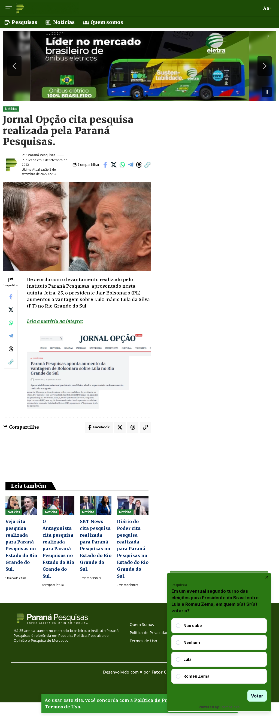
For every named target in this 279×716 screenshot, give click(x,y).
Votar (257, 696)
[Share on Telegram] (130, 164)
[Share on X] (113, 164)
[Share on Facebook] (105, 164)
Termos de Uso (62, 707)
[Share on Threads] (139, 164)
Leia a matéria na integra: (55, 321)
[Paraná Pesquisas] (47, 8)
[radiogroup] (219, 651)
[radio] (178, 625)
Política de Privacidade (163, 700)
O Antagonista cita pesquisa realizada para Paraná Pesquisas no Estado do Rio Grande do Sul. (58, 549)
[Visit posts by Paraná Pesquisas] (11, 164)
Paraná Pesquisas (41, 155)
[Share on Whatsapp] (122, 164)
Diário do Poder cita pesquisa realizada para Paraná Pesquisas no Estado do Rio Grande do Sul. (132, 549)
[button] (10, 8)
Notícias (11, 109)
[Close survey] (266, 577)
